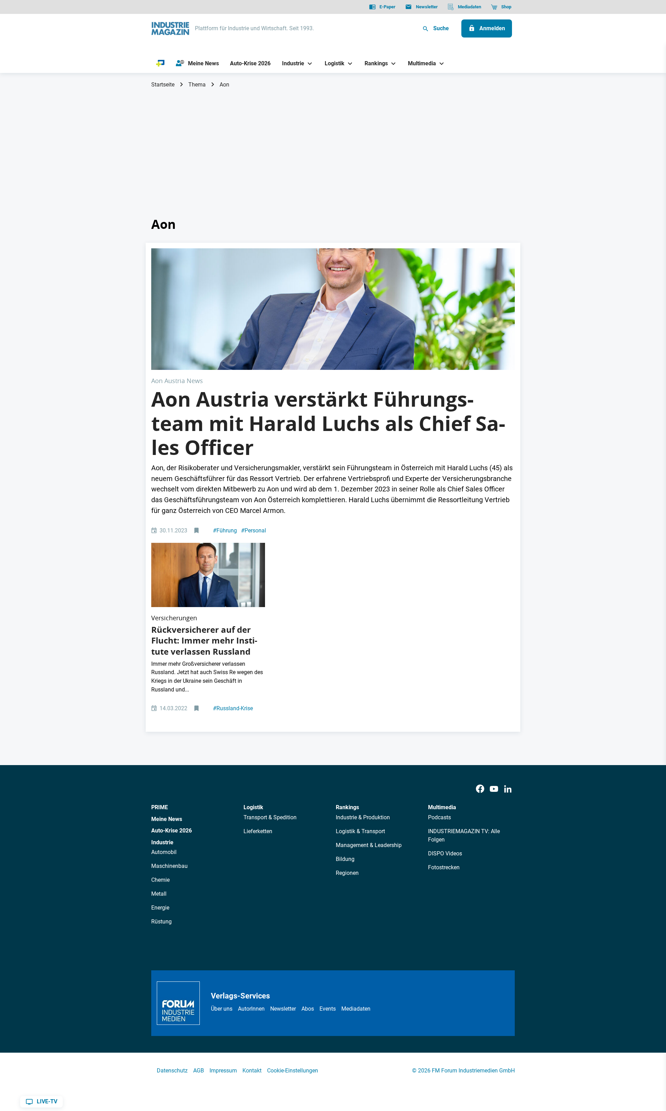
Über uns (221, 1008)
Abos (307, 1008)
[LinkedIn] (508, 789)
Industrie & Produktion (363, 817)
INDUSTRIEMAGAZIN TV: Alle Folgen (464, 835)
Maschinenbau (169, 866)
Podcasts (439, 817)
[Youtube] (494, 789)
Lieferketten (258, 831)
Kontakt (252, 1070)
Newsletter (283, 1008)
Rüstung (161, 921)
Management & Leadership (369, 845)
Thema (197, 84)
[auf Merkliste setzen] (197, 530)
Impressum (223, 1070)
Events (327, 1008)
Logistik (253, 807)
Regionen (347, 873)
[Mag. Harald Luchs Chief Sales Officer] (333, 309)
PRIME (159, 807)
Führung (225, 530)
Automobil (164, 852)
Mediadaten (355, 1008)
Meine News (166, 819)
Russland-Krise (233, 708)
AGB (198, 1070)
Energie (160, 907)
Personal (253, 530)
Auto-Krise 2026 (171, 830)
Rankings (347, 807)
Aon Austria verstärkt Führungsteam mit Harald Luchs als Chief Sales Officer (328, 423)
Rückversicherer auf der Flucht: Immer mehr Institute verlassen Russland (204, 640)
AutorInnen (251, 1008)
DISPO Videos (445, 853)
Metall (158, 893)
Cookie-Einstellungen (292, 1070)
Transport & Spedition (270, 817)
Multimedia (442, 807)
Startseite (162, 84)
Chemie (160, 880)
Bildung (345, 859)
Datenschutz (172, 1070)
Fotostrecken (444, 867)
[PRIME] (160, 63)
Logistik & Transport (360, 831)
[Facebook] (480, 789)
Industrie (162, 842)
